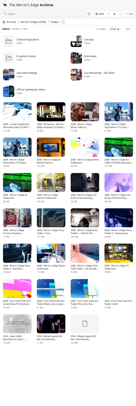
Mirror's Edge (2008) (33, 22)
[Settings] (89, 14)
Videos (55, 22)
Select (103, 28)
